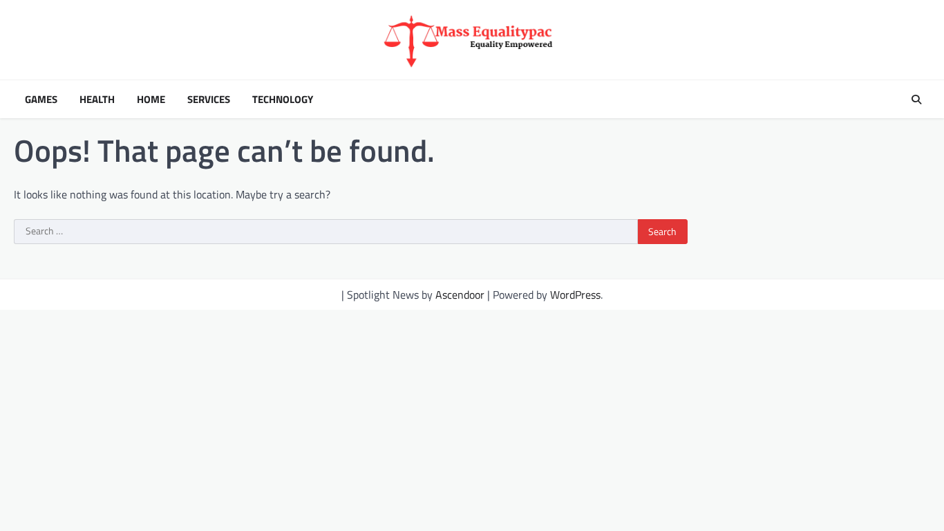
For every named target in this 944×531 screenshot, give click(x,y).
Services (208, 99)
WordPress (575, 294)
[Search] (916, 99)
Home (151, 99)
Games (41, 99)
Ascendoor (459, 294)
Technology (282, 99)
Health (97, 99)
